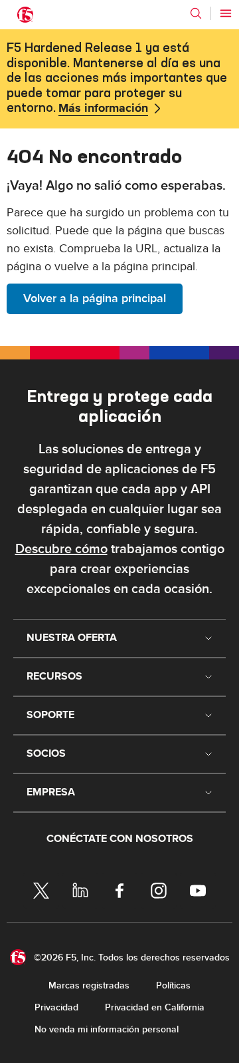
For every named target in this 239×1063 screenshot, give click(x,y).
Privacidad (56, 1007)
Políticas (173, 985)
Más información (103, 108)
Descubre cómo (61, 549)
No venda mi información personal (107, 1029)
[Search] (195, 13)
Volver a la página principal (94, 299)
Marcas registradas (88, 985)
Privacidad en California (154, 1007)
